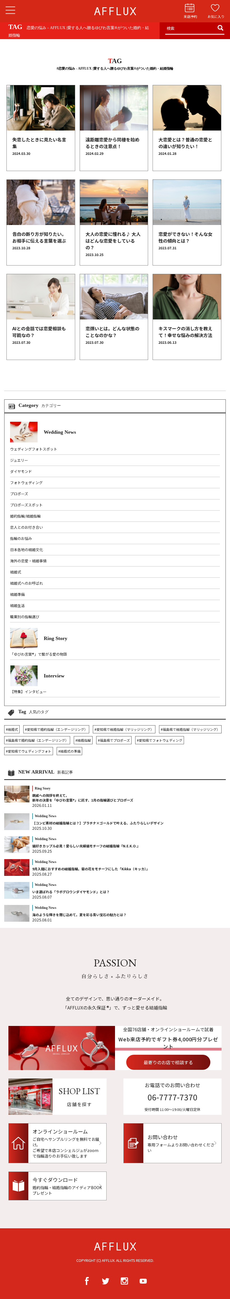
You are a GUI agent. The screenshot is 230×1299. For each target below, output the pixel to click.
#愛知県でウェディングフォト (28, 751)
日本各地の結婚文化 (26, 549)
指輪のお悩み (21, 538)
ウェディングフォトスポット (33, 449)
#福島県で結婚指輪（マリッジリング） (190, 729)
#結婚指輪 (83, 740)
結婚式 (15, 572)
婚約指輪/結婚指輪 (25, 516)
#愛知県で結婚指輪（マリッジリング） (124, 729)
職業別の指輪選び (24, 616)
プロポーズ (19, 493)
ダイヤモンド (21, 471)
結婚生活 (17, 605)
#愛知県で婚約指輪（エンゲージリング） (56, 729)
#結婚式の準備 (69, 751)
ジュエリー (19, 460)
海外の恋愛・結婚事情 (28, 560)
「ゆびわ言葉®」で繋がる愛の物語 (38, 654)
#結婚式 (12, 729)
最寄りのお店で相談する (168, 1062)
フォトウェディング (26, 482)
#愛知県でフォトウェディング (159, 740)
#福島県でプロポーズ (114, 740)
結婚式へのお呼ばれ (26, 583)
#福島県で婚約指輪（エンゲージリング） (37, 740)
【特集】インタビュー (28, 691)
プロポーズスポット (26, 505)
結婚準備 (17, 594)
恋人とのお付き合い (26, 527)
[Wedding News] (43, 441)
